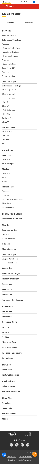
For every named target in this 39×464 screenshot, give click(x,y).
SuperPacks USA (8, 68)
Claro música (7, 132)
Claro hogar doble (9, 90)
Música (5, 419)
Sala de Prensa (8, 386)
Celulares (5, 235)
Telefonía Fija (7, 118)
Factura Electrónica (10, 375)
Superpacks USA (9, 64)
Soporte (5, 332)
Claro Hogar (6, 203)
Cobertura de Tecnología (11, 40)
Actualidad (7, 403)
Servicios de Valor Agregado (13, 199)
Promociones (8, 187)
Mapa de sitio (11, 457)
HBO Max (6, 114)
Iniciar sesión (8, 369)
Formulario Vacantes (11, 391)
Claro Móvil (7, 317)
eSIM (4, 177)
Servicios (6, 31)
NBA (3, 144)
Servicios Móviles (9, 230)
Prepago (5, 60)
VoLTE (4, 181)
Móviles (5, 169)
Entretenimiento (9, 127)
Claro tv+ (5, 106)
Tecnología (7, 408)
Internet (5, 102)
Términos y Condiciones (12, 300)
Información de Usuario (12, 353)
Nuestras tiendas (9, 347)
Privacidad (11, 460)
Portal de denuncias (25, 457)
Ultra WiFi (5, 122)
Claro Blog (7, 398)
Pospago (5, 44)
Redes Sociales (8, 207)
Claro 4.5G (6, 173)
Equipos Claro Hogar (10, 259)
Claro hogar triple (8, 94)
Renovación (7, 289)
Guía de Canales (9, 110)
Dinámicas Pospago (10, 56)
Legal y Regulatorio (12, 214)
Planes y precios (8, 76)
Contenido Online (9, 322)
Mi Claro (5, 327)
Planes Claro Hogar (9, 263)
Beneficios (7, 150)
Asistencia (7, 307)
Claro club (6, 160)
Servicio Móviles (9, 35)
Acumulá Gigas (8, 164)
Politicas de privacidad (12, 219)
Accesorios (7, 268)
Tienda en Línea (9, 342)
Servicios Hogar (9, 81)
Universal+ (6, 140)
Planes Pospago (8, 239)
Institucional (8, 381)
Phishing (5, 337)
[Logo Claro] (10, 5)
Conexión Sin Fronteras (11, 48)
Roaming (5, 72)
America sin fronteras (11, 52)
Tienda (5, 225)
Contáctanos (7, 358)
